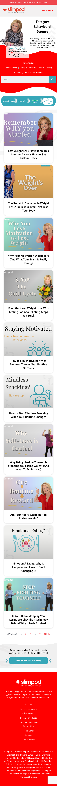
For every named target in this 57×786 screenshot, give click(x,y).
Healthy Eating (11, 67)
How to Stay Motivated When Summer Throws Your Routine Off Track (28, 364)
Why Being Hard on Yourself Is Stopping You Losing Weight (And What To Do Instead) (28, 466)
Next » (47, 634)
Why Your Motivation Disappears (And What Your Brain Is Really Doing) (28, 259)
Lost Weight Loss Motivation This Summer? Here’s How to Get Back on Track (28, 154)
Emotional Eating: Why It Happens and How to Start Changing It (28, 567)
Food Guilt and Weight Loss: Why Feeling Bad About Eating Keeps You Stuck (28, 312)
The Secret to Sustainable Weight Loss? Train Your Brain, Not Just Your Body (28, 207)
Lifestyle (23, 67)
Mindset (32, 67)
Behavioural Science (34, 73)
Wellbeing (18, 73)
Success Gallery (45, 67)
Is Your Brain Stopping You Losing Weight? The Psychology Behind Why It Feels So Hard (28, 619)
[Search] (52, 79)
